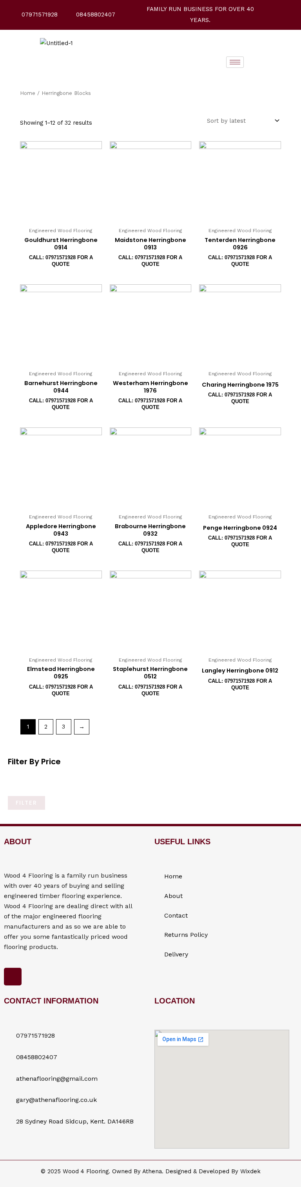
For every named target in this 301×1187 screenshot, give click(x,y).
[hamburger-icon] (235, 62)
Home (27, 93)
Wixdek (250, 1171)
